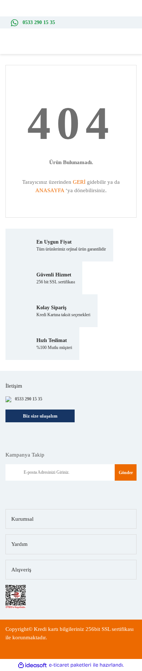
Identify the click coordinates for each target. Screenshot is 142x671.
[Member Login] (123, 46)
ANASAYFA (49, 190)
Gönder (126, 472)
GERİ (79, 182)
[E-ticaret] (70, 665)
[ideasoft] (32, 665)
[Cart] (135, 47)
